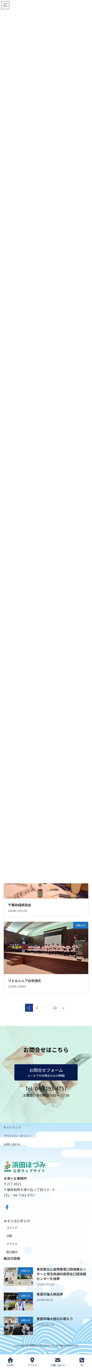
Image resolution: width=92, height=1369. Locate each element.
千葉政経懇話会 (19, 904)
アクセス (11, 1244)
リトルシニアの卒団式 (24, 980)
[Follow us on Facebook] (7, 1207)
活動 (9, 1236)
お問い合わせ (12, 1144)
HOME (10, 1365)
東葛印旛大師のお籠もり (55, 1318)
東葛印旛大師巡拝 (50, 1294)
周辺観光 (12, 1252)
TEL (82, 1365)
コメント (12, 1227)
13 (55, 1008)
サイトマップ (12, 1127)
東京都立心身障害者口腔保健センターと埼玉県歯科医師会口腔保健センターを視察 (61, 1274)
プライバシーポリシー (18, 1136)
